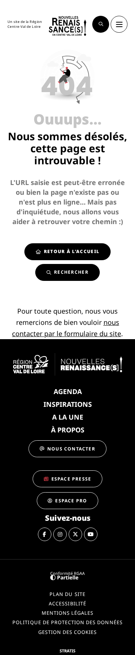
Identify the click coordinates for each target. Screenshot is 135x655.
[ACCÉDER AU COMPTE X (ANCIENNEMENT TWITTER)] (75, 534)
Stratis (67, 650)
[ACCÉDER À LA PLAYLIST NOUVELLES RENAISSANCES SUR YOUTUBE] (91, 534)
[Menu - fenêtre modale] (119, 24)
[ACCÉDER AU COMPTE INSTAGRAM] (60, 534)
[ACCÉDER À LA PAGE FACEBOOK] (44, 534)
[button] (100, 24)
